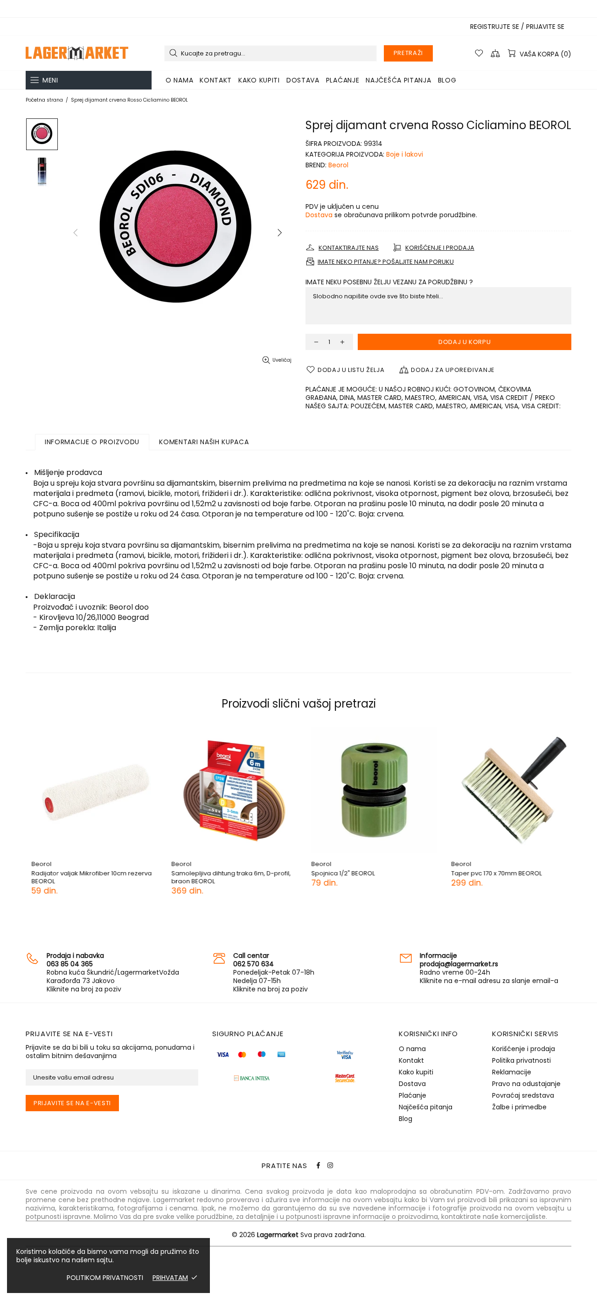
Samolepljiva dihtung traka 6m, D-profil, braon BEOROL (225, 877)
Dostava (319, 215)
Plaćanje (412, 1095)
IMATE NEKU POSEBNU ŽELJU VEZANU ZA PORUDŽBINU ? (389, 282)
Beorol (338, 165)
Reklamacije (511, 1072)
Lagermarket (77, 53)
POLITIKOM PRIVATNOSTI (105, 1277)
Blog (405, 1118)
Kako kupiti (416, 1072)
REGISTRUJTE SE (494, 26)
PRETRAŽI (408, 52)
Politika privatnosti (521, 1060)
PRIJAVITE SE (545, 26)
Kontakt (411, 1060)
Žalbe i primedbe (519, 1107)
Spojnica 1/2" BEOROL (337, 873)
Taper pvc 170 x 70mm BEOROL (490, 873)
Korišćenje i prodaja (523, 1049)
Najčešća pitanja (425, 1107)
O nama (412, 1049)
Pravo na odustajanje (526, 1084)
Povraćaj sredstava (523, 1095)
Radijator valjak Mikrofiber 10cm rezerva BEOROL (86, 877)
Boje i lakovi (404, 154)
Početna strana (44, 99)
